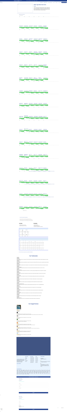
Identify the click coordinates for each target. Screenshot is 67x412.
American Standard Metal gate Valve (40, 103)
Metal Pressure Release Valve (25, 180)
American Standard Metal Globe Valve (35, 103)
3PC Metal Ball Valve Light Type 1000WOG (41, 116)
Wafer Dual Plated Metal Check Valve (40, 154)
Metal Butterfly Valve (31, 193)
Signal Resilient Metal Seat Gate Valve (45, 90)
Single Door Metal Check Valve (21, 142)
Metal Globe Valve (30, 206)
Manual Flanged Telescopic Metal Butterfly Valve (45, 26)
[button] (33, 299)
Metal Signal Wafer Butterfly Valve (31, 90)
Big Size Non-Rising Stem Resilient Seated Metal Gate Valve (26, 155)
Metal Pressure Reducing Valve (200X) (20, 78)
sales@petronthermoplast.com (21, 381)
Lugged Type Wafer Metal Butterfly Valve (26, 26)
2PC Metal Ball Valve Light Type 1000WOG (36, 116)
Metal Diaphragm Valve (45, 193)
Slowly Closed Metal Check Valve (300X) (26, 77)
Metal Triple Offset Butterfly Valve (35, 180)
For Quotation (42, 358)
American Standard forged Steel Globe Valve (21, 116)
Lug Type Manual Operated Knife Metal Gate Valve (26, 103)
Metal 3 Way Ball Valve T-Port (40, 180)
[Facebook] (17, 365)
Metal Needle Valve (36, 206)
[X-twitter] (23, 365)
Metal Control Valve (40, 193)
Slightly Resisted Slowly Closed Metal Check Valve (40, 52)
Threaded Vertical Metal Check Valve (45, 129)
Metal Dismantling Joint (21, 180)
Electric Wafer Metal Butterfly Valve (31, 26)
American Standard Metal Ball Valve (45, 103)
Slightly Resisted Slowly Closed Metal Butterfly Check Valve (36, 52)
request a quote (64, 2)
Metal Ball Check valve (30, 154)
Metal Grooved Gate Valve (40, 90)
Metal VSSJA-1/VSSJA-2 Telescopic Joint (41, 142)
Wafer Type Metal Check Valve (21, 129)
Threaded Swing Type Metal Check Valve (36, 129)
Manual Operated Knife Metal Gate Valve (21, 103)
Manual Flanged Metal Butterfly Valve (41, 26)
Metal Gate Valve (25, 206)
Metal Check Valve (35, 193)
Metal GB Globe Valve (45, 77)
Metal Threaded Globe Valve (30, 129)
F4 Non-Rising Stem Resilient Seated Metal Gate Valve (21, 154)
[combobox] (50, 0)
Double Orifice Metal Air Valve (45, 154)
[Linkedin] (20, 365)
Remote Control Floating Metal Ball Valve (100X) (45, 65)
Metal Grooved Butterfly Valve (35, 90)
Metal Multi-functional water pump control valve (40, 78)
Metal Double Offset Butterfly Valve (21, 206)
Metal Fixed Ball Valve (26, 90)
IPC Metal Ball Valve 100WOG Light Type (31, 116)
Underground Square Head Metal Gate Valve (41, 39)
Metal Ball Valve (21, 193)
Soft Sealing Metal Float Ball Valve (21, 90)
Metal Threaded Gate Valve (26, 128)
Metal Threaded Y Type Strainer (40, 129)
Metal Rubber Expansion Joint (44, 142)
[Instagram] (22, 365)
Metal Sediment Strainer (44, 180)
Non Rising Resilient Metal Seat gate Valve (31, 39)
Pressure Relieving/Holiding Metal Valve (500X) (36, 78)
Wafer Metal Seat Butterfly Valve (35, 26)
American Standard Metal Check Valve (31, 103)
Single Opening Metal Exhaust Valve (31, 142)
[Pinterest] (17, 366)
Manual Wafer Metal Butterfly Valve (21, 26)
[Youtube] (19, 365)
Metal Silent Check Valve (35, 154)
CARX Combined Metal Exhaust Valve (36, 142)
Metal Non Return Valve (40, 206)
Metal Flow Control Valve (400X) (31, 77)
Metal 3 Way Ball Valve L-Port (30, 180)
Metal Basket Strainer (26, 193)
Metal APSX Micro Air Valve (26, 141)
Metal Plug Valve (45, 206)
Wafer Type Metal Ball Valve (45, 116)
